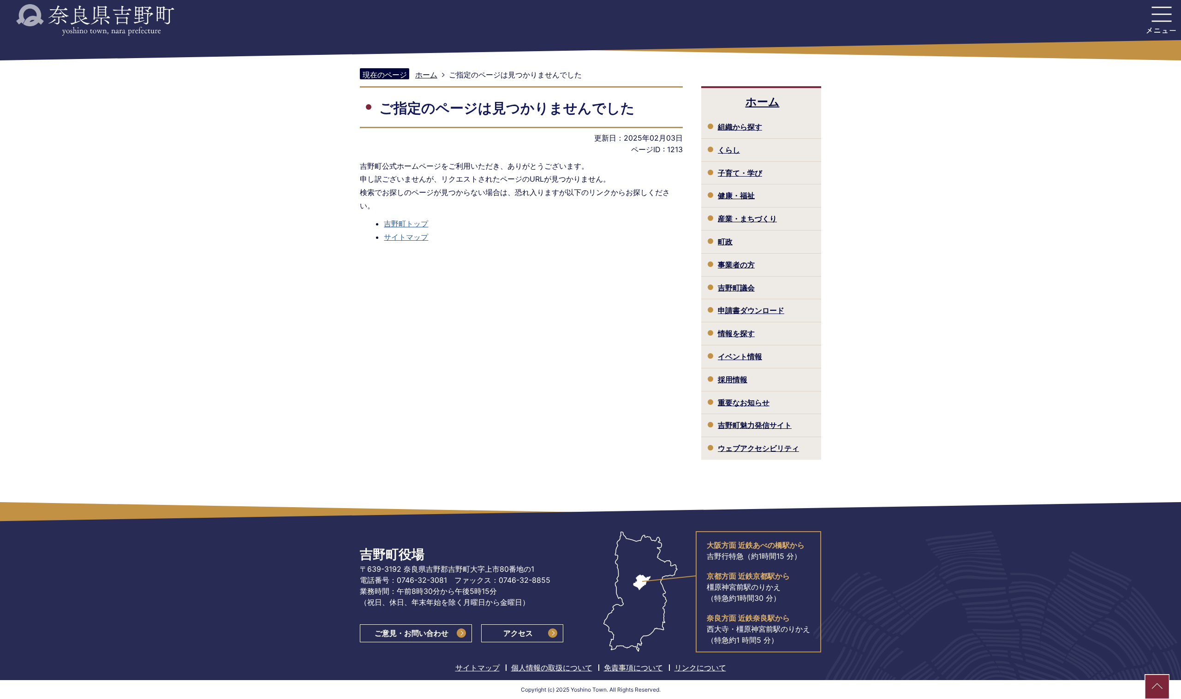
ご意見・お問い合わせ (411, 633)
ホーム (426, 74)
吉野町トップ (406, 223)
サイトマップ (406, 237)
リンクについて (700, 667)
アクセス (518, 633)
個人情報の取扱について (551, 667)
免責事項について (633, 667)
